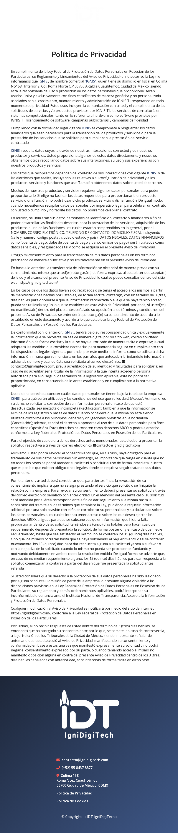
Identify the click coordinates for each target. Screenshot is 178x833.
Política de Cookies (72, 801)
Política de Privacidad (74, 793)
